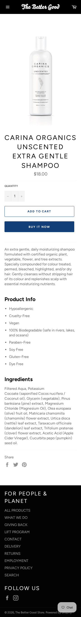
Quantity (11, 186)
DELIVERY (12, 546)
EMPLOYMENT (16, 561)
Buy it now (39, 227)
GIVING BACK (15, 525)
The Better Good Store (29, 612)
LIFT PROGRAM (17, 532)
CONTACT (13, 539)
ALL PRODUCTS (17, 510)
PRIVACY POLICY (18, 568)
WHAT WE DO (15, 517)
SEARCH (11, 575)
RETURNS (12, 553)
